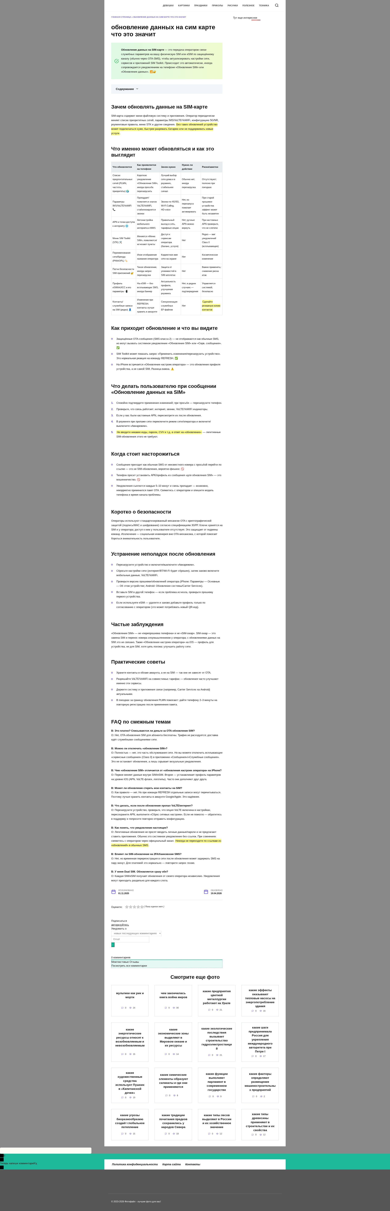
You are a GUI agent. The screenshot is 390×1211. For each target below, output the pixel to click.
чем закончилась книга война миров (173, 995)
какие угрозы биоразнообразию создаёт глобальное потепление (130, 1121)
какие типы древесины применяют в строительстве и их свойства (260, 1122)
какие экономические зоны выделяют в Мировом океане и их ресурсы (173, 1037)
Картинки (184, 5)
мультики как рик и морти (130, 995)
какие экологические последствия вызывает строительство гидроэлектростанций (216, 1038)
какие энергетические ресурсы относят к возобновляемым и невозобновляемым (130, 1037)
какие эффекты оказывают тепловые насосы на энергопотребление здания (260, 998)
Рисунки (233, 5)
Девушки (168, 5)
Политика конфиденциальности (135, 1164)
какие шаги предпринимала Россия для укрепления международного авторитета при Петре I (260, 1039)
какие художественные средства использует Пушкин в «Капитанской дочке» (129, 1082)
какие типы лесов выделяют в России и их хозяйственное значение (216, 1121)
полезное (248, 5)
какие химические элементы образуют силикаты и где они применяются (173, 1080)
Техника (264, 5)
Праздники (200, 5)
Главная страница (121, 17)
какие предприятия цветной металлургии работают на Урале (217, 997)
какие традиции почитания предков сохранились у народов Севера (173, 1121)
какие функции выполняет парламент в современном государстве (217, 1081)
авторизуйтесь (120, 924)
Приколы (217, 5)
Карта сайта (171, 1164)
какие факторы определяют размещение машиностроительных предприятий (260, 1081)
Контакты (192, 1164)
